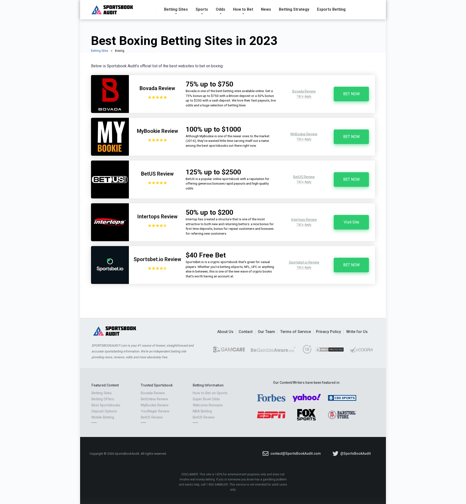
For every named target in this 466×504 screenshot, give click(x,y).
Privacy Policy (328, 331)
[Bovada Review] (110, 111)
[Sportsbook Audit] (112, 8)
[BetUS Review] (110, 197)
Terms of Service (295, 331)
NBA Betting (202, 411)
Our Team (266, 331)
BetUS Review (157, 174)
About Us (225, 331)
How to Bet (243, 9)
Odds (220, 9)
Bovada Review (157, 88)
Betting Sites (176, 9)
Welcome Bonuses (208, 405)
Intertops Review (157, 216)
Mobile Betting (103, 417)
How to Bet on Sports (210, 393)
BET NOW (351, 94)
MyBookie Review (157, 131)
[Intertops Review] (110, 240)
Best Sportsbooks (106, 405)
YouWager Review (155, 411)
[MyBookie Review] (110, 154)
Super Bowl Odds (206, 399)
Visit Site (351, 222)
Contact (246, 331)
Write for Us (357, 331)
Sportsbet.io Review (157, 259)
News (266, 9)
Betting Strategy (294, 9)
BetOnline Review (154, 399)
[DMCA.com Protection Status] (329, 351)
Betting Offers (103, 399)
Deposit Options (104, 411)
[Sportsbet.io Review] (110, 282)
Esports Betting (331, 9)
